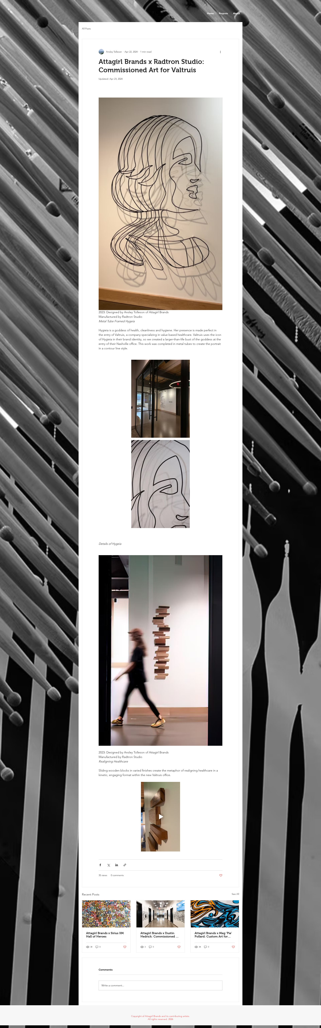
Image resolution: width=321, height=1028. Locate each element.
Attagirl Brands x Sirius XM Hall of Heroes (105, 934)
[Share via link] (124, 865)
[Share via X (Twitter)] (108, 865)
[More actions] (220, 52)
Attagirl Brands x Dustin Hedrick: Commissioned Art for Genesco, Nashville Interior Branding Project (160, 934)
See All (235, 893)
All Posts (86, 28)
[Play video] (160, 816)
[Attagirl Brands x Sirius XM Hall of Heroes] (106, 913)
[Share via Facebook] (100, 865)
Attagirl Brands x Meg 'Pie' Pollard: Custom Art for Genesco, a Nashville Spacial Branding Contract (214, 934)
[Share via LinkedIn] (116, 865)
